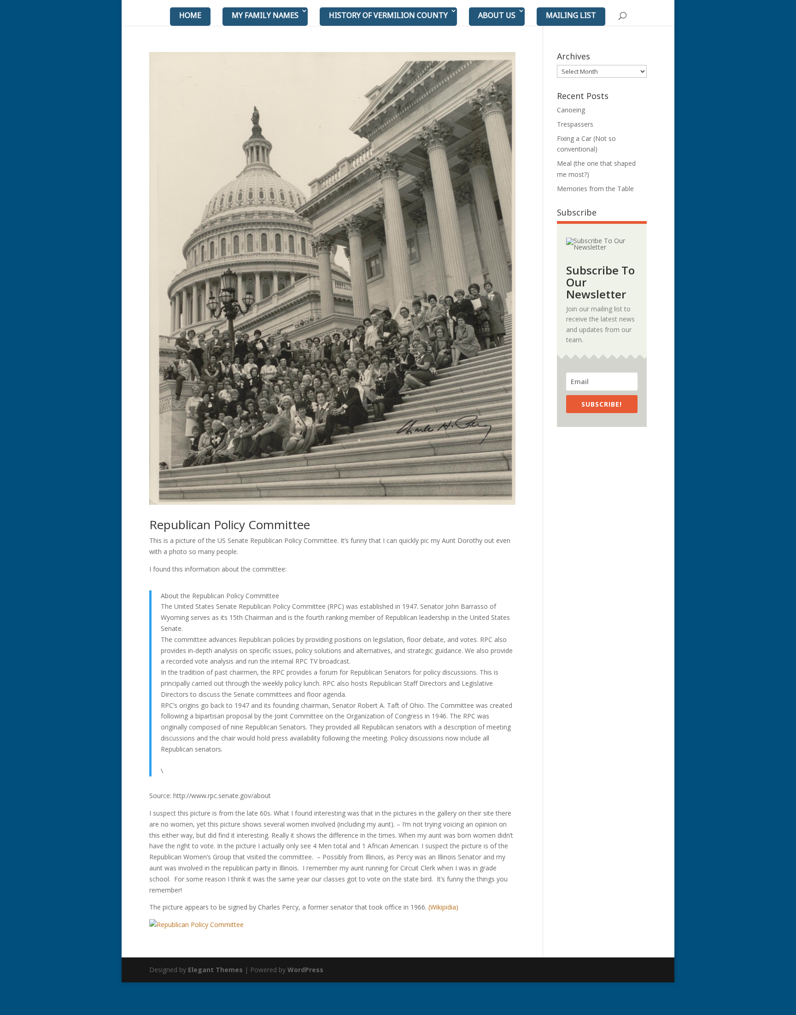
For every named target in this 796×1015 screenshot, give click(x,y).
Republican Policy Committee (229, 524)
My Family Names (265, 15)
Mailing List (571, 15)
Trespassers (575, 124)
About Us (496, 15)
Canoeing (571, 109)
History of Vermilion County (388, 15)
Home (190, 15)
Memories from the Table (595, 188)
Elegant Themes (215, 969)
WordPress (305, 969)
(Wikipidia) (443, 907)
